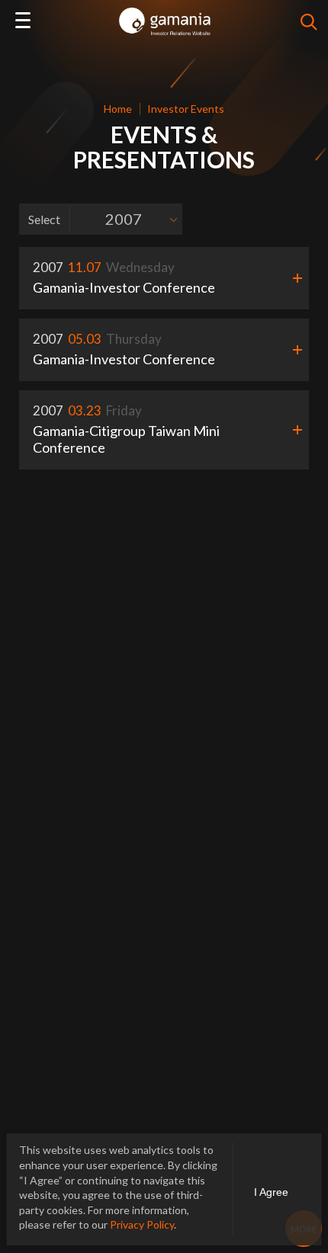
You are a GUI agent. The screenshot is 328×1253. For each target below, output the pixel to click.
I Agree (271, 1192)
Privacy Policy (142, 1224)
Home (118, 108)
